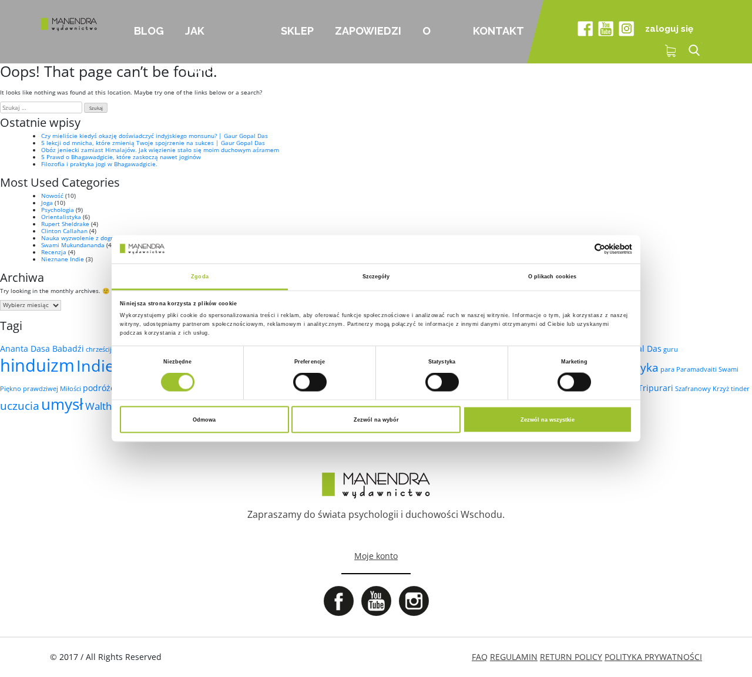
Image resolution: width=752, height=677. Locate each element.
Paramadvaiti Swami (707, 369)
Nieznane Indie (62, 259)
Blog (149, 31)
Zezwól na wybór (376, 420)
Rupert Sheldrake (65, 224)
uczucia (19, 405)
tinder (740, 389)
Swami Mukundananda (73, 245)
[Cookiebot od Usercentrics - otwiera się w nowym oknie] (580, 249)
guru (670, 349)
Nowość (52, 195)
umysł (62, 404)
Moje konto (376, 555)
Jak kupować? (214, 44)
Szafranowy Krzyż (702, 389)
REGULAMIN (514, 656)
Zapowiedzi (368, 31)
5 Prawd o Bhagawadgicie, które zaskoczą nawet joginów (121, 157)
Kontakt (498, 31)
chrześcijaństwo (110, 349)
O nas (433, 44)
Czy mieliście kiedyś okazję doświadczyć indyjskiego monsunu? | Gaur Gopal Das (154, 136)
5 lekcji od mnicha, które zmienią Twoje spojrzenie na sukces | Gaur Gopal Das (153, 143)
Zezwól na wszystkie (548, 420)
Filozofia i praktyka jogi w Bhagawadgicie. (99, 164)
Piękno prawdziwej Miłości (40, 389)
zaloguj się (669, 28)
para (667, 369)
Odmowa (204, 420)
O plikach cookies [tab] (552, 276)
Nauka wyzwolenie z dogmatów (85, 238)
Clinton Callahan (64, 231)
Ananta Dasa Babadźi (42, 348)
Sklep (297, 31)
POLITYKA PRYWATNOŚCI (653, 656)
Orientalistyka (61, 217)
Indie (95, 365)
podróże (99, 387)
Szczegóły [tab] (376, 276)
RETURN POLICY (571, 656)
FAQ (480, 656)
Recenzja (53, 252)
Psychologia (57, 210)
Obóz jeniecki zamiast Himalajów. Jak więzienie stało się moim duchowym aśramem (160, 150)
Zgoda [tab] (200, 276)
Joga (47, 202)
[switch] (310, 382)
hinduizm (37, 365)
